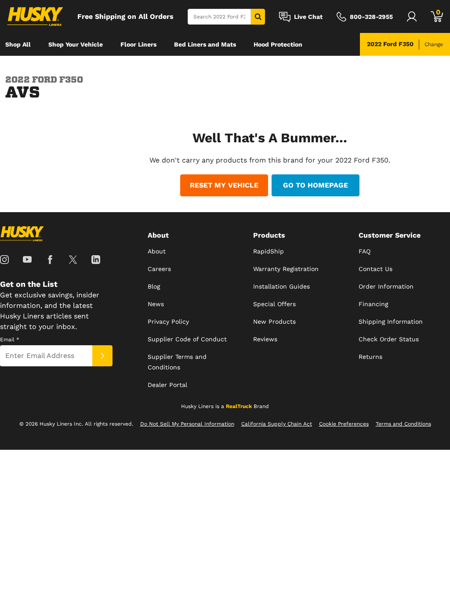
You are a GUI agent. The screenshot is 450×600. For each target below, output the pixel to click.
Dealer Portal (167, 384)
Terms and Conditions (403, 424)
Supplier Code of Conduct (187, 339)
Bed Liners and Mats (205, 44)
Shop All (18, 44)
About (157, 251)
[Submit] (102, 355)
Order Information (386, 286)
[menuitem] (18, 44)
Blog (154, 286)
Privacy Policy (168, 321)
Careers (159, 268)
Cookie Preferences (344, 424)
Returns (370, 356)
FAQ (364, 251)
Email (9, 339)
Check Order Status (389, 339)
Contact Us (375, 268)
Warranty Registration (286, 268)
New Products (274, 321)
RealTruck (239, 406)
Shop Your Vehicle (75, 44)
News (156, 303)
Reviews (265, 339)
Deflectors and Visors (37, 67)
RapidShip (268, 251)
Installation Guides (281, 286)
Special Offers (274, 303)
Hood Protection (278, 44)
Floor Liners (138, 44)
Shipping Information (391, 321)
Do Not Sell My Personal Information (187, 424)
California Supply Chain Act (276, 424)
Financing (373, 303)
